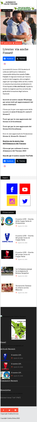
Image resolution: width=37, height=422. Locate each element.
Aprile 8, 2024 (7, 43)
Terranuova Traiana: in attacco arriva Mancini (23, 288)
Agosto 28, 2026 (22, 292)
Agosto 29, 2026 (22, 242)
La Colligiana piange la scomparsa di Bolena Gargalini (24, 271)
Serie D (4, 10)
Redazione (18, 43)
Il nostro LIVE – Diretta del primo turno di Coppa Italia (25, 238)
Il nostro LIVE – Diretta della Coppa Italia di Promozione (25, 221)
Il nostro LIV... (16, 355)
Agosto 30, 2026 (22, 226)
